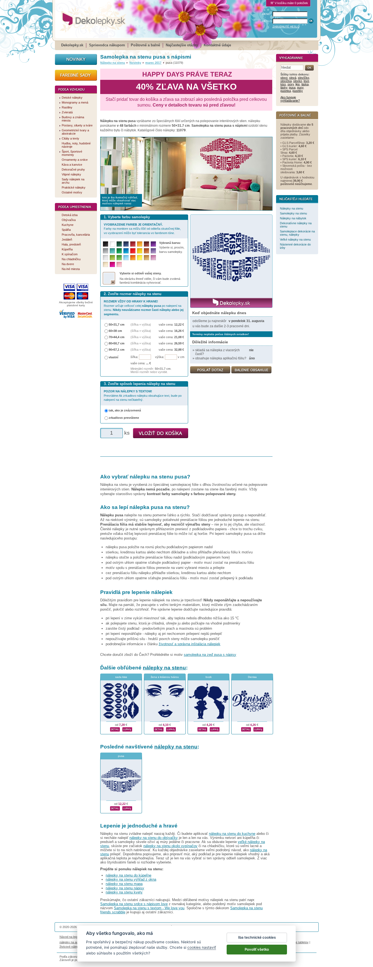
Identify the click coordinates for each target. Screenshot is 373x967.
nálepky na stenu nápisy (125, 888)
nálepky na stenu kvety (124, 892)
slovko (297, 81)
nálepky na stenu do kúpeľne (128, 875)
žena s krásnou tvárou (165, 676)
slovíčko (303, 77)
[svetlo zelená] (119, 257)
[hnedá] (146, 244)
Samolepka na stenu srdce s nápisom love (134, 904)
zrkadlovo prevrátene (124, 417)
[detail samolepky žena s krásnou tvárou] (159, 728)
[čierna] (105, 244)
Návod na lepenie (71, 936)
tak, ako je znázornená (125, 410)
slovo (284, 77)
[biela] (112, 244)
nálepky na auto (70, 942)
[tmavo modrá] (126, 244)
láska (305, 84)
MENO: (266, 14)
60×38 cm (115, 330)
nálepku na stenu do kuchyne (232, 834)
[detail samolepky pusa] (115, 807)
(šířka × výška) (141, 324)
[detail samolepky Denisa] (246, 728)
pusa (121, 755)
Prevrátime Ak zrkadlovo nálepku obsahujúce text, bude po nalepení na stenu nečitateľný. (143, 395)
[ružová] (119, 264)
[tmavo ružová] (112, 264)
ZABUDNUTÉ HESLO (286, 26)
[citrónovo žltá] (140, 257)
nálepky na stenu (164, 668)
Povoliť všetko (257, 949)
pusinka (285, 90)
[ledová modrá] (126, 257)
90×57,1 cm (117, 349)
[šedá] (105, 251)
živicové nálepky (71, 946)
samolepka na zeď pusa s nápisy (210, 655)
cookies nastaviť (201, 947)
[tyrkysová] (112, 251)
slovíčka (286, 81)
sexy (291, 84)
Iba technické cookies (257, 937)
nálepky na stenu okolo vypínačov (170, 846)
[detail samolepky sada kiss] (115, 728)
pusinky (297, 90)
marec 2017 (153, 62)
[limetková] (112, 257)
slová (292, 77)
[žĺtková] (140, 244)
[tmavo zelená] (119, 244)
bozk (209, 676)
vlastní (113, 357)
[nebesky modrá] (126, 251)
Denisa (252, 676)
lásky (283, 87)
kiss (283, 84)
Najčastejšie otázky (182, 45)
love (306, 81)
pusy (300, 87)
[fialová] (153, 244)
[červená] (133, 251)
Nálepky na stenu (112, 62)
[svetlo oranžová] (133, 257)
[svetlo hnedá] (146, 257)
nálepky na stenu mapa (124, 884)
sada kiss (121, 676)
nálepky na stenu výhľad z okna (131, 879)
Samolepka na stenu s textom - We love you (149, 908)
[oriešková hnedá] (146, 251)
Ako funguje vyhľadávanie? (290, 99)
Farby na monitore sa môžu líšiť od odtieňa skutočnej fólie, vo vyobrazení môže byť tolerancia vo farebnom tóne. (142, 229)
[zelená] (119, 251)
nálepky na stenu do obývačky (153, 838)
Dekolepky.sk (72, 45)
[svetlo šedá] (105, 257)
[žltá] (140, 251)
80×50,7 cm (117, 343)
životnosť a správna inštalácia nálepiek (189, 644)
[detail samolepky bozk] (202, 728)
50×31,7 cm (117, 324)
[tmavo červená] (133, 244)
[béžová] (105, 264)
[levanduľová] (153, 251)
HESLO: (267, 21)
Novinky (135, 62)
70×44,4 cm (117, 337)
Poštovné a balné (145, 45)
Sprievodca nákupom (107, 45)
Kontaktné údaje (217, 45)
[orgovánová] (153, 257)
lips (297, 84)
